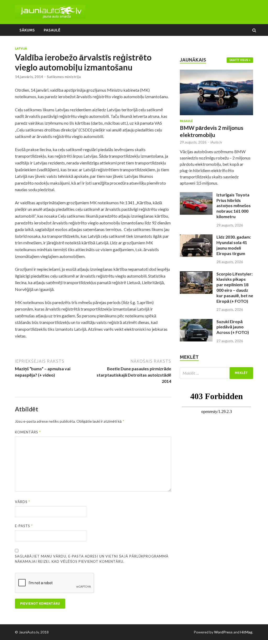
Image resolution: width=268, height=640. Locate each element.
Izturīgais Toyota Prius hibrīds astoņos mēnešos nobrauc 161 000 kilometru (233, 205)
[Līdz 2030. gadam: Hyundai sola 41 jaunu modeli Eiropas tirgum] (196, 237)
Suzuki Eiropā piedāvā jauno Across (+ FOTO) (232, 327)
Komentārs (28, 432)
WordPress (223, 632)
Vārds (22, 502)
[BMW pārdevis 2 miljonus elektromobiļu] (216, 72)
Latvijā (21, 48)
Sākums (27, 30)
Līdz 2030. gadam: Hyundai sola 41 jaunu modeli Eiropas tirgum (233, 245)
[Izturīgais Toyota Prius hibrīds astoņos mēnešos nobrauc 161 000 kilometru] (196, 195)
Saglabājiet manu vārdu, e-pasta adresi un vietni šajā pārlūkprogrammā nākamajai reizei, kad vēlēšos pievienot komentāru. (92, 559)
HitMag (246, 632)
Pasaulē (52, 30)
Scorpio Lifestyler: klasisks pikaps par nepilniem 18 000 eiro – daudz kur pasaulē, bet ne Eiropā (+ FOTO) (234, 287)
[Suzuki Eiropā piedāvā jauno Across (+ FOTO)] (196, 321)
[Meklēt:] (216, 373)
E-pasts (24, 526)
